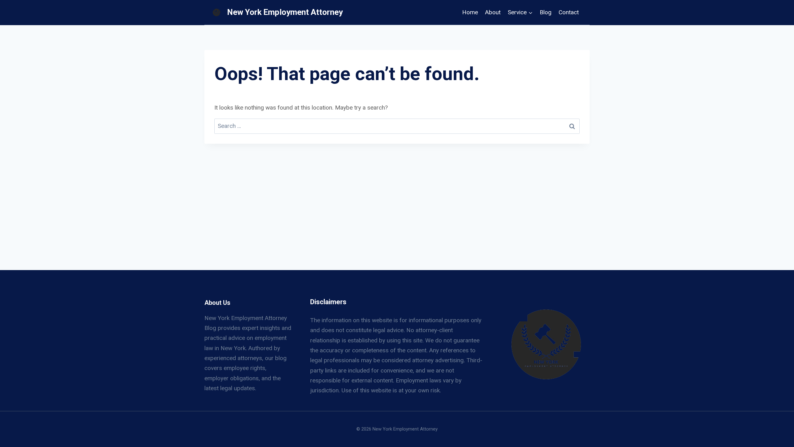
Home (470, 12)
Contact (569, 12)
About (493, 12)
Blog (545, 12)
